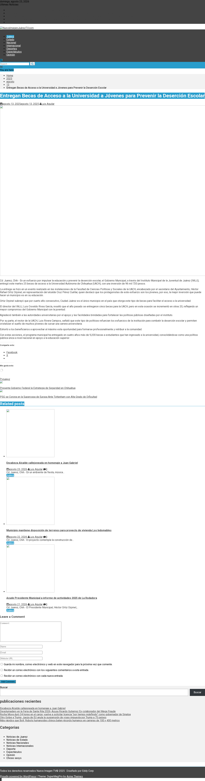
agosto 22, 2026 (18, 536)
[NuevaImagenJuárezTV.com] (1, 30)
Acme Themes (75, 776)
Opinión (10, 54)
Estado (10, 39)
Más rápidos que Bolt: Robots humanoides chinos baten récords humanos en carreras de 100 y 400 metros (66, 22)
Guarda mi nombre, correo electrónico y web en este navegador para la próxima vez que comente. (58, 664)
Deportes (11, 48)
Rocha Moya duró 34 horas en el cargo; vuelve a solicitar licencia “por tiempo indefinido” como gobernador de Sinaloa (71, 16)
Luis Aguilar (47, 103)
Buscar (4, 687)
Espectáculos (14, 51)
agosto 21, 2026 (18, 604)
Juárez (10, 36)
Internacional (13, 45)
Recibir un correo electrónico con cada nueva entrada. (33, 675)
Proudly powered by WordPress (18, 776)
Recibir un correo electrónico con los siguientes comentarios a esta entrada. (46, 670)
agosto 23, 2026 (18, 469)
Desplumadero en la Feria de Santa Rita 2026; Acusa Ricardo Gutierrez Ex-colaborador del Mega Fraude (64, 13)
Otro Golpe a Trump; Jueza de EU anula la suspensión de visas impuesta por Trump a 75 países (59, 19)
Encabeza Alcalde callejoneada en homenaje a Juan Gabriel (39, 10)
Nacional (11, 42)
